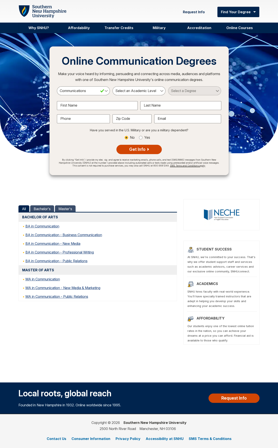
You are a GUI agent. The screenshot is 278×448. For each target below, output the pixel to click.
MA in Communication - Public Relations (56, 296)
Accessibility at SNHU (165, 438)
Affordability (79, 28)
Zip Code (123, 118)
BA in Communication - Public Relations (56, 261)
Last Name (152, 105)
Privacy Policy (128, 438)
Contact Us (56, 438)
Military (159, 28)
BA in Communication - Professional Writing (59, 252)
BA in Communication (42, 226)
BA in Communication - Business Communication (63, 235)
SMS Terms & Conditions (210, 438)
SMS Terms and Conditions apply (187, 165)
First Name (68, 105)
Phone (65, 118)
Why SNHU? (38, 28)
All (24, 209)
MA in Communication (42, 279)
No (132, 137)
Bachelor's (42, 209)
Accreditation (199, 28)
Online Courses (239, 28)
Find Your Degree (236, 12)
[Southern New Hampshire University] (42, 11)
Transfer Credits (118, 28)
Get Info (138, 149)
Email (162, 118)
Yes (147, 137)
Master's (65, 209)
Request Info (194, 12)
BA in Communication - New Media (52, 243)
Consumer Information (90, 438)
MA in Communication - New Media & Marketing (62, 288)
